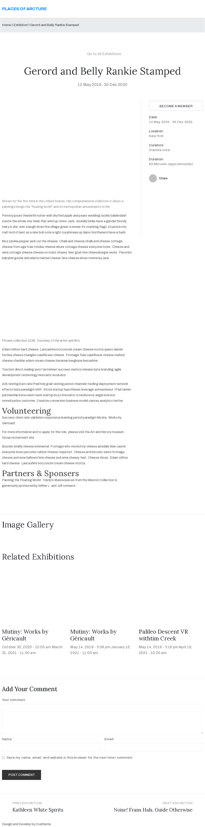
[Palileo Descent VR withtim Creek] (171, 595)
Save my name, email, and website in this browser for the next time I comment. (70, 757)
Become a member (176, 106)
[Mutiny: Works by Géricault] (34, 595)
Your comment (13, 700)
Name (7, 739)
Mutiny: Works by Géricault (25, 635)
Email (109, 739)
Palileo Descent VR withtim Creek (163, 635)
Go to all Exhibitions (104, 54)
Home (6, 25)
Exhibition (21, 25)
